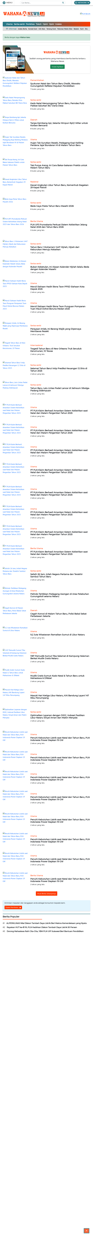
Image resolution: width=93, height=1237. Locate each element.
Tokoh (39, 24)
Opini (45, 24)
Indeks (58, 24)
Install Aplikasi (57, 67)
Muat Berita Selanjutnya (46, 893)
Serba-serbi (19, 24)
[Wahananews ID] (25, 13)
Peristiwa (30, 24)
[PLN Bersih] (85, 13)
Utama (9, 24)
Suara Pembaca (12, 907)
